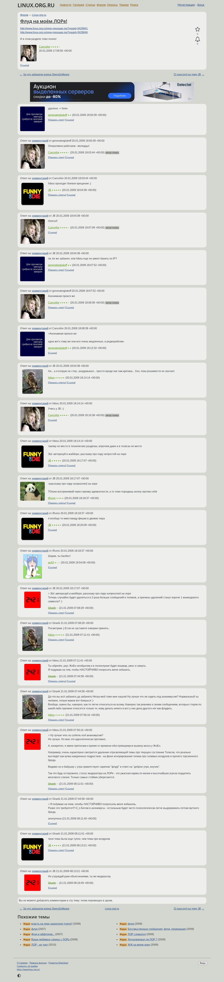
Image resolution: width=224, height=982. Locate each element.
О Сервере (22, 963)
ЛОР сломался (137, 934)
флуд (34, 929)
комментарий (40, 140)
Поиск (134, 5)
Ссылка (24, 65)
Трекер (124, 5)
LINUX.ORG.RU (36, 5)
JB (49, 190)
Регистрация (186, 5)
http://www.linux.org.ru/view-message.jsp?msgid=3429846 (54, 32)
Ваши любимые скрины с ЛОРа (50, 939)
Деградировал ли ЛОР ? (142, 939)
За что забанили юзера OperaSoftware (46, 74)
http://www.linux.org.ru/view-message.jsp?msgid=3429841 (54, 28)
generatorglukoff (57, 115)
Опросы (112, 5)
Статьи (90, 5)
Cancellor (44, 46)
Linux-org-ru (39, 15)
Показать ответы (57, 195)
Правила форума (38, 963)
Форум (101, 5)
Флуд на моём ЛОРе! (43, 21)
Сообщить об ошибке (27, 966)
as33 (51, 562)
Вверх (203, 963)
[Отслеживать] (197, 39)
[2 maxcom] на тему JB (187, 74)
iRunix (52, 498)
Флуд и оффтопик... (42, 934)
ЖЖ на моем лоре (139, 944)
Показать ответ (56, 120)
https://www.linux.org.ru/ (28, 969)
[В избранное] (197, 29)
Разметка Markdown (58, 963)
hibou (51, 377)
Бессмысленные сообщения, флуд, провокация (157, 929)
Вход (200, 5)
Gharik (52, 608)
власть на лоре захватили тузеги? (51, 923)
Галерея (78, 5)
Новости (65, 5)
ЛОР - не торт (39, 944)
